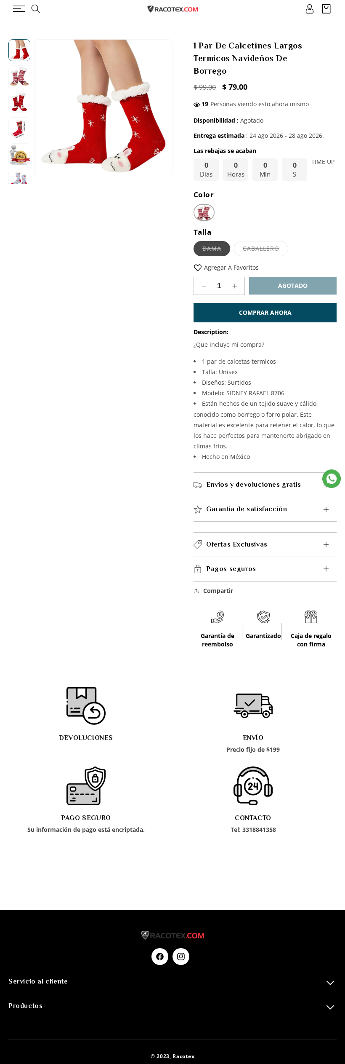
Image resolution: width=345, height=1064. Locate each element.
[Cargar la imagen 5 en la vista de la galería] (19, 154)
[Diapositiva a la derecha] (162, 108)
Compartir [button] (218, 591)
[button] (18, 8)
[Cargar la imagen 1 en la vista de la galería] (19, 50)
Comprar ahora (265, 312)
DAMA (216, 250)
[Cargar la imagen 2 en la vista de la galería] (19, 76)
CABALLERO (265, 250)
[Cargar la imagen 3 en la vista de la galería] (19, 102)
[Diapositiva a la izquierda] (45, 108)
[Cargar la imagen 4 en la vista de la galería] (19, 128)
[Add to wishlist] (198, 267)
